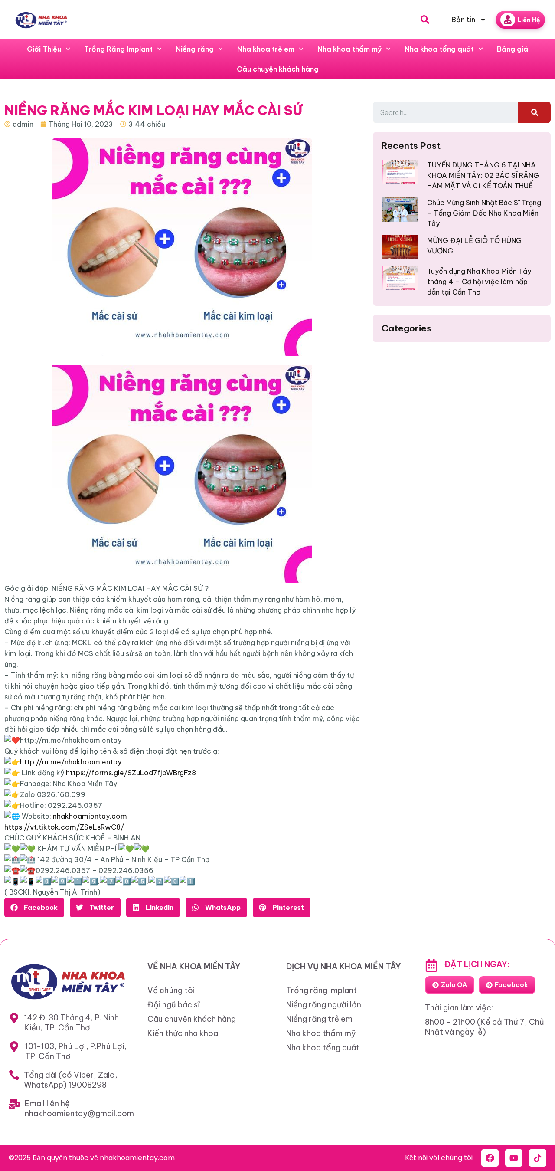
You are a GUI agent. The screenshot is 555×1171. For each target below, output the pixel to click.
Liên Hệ (528, 20)
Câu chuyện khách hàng (278, 69)
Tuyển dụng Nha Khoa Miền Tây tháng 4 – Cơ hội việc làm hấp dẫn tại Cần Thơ (479, 281)
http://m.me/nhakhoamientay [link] (70, 762)
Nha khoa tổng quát (439, 49)
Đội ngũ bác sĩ (173, 1005)
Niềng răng (195, 49)
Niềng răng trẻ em (319, 1019)
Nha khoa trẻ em (265, 49)
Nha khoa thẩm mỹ (349, 49)
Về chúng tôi (171, 990)
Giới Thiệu (44, 49)
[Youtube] (513, 1158)
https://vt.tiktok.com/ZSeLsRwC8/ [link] (64, 827)
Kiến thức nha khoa (182, 1033)
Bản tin (463, 19)
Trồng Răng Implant (118, 49)
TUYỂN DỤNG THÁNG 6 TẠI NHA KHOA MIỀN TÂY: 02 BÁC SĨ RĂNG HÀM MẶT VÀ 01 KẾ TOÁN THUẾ (483, 175)
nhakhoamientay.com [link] (90, 816)
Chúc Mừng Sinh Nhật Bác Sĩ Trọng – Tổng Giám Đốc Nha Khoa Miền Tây (484, 213)
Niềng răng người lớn (323, 1005)
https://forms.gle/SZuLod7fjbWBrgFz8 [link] (131, 772)
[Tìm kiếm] (534, 112)
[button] (34, 907)
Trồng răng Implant (321, 990)
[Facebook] (490, 1158)
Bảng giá (512, 49)
